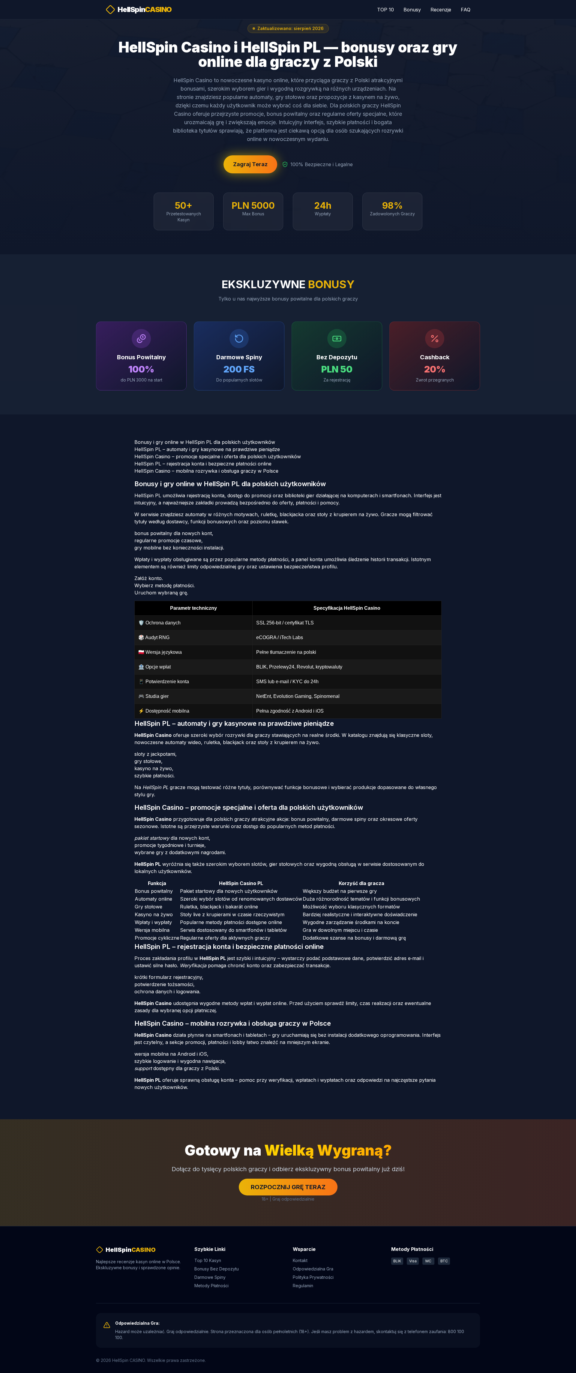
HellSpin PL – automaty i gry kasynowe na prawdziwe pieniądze (207, 449)
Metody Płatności (211, 1285)
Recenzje (440, 10)
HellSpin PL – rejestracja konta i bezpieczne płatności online (203, 464)
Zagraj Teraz (250, 164)
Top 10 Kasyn (207, 1260)
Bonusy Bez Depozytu (216, 1268)
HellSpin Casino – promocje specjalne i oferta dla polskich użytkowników (217, 456)
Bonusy (412, 10)
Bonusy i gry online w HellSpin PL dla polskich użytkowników (204, 442)
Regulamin (303, 1285)
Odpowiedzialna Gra (313, 1268)
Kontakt (300, 1260)
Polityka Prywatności (313, 1277)
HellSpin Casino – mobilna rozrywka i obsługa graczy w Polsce (206, 471)
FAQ (465, 10)
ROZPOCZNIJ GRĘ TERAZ (288, 1187)
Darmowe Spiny (210, 1277)
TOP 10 (385, 10)
